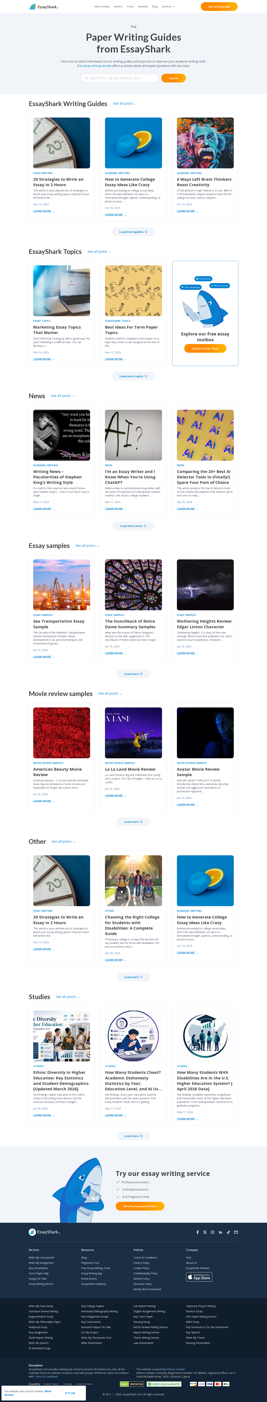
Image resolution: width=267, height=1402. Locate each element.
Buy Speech (193, 1332)
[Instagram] (212, 1232)
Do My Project (89, 1332)
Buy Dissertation (38, 1268)
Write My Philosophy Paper (44, 1322)
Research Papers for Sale (96, 1327)
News (108, 465)
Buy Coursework (91, 1322)
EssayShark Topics (117, 321)
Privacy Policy (141, 1263)
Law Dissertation (143, 1343)
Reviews (143, 6)
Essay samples (42, 615)
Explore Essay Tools (205, 348)
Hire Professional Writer (140, 1206)
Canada (67, 1384)
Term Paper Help (39, 1273)
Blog (155, 6)
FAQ (188, 1257)
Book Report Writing (41, 1337)
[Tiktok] (228, 1232)
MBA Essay (192, 1322)
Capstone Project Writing (200, 1306)
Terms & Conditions (145, 1257)
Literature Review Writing (43, 1311)
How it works (102, 6)
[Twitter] (205, 1232)
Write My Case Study (41, 1306)
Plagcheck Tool (90, 1263)
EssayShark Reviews (198, 1268)
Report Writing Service (146, 1332)
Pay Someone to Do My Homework (207, 1327)
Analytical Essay (38, 1327)
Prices (130, 6)
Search (173, 78)
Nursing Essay (142, 1322)
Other (109, 911)
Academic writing (117, 173)
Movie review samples (48, 763)
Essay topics (41, 321)
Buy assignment (38, 1332)
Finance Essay (194, 1311)
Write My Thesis (195, 1337)
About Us (191, 1263)
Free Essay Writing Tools (95, 1268)
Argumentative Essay (41, 1316)
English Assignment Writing (149, 1311)
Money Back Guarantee (147, 1289)
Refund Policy (141, 1278)
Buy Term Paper (143, 1316)
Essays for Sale (37, 1278)
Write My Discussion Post (96, 1337)
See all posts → (125, 103)
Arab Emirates (85, 1384)
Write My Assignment (41, 1263)
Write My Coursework (41, 1257)
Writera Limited (176, 1369)
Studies (38, 1066)
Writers (118, 6)
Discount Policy (143, 1284)
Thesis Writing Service (146, 1337)
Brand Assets (89, 1278)
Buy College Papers (92, 1306)
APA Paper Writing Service (201, 1316)
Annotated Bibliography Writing (99, 1311)
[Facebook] (197, 1232)
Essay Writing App (91, 1273)
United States (51, 1384)
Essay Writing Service (41, 1284)
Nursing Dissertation (198, 1343)
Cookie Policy (141, 1268)
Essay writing (42, 173)
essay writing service (97, 66)
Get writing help (219, 6)
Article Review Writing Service (151, 1327)
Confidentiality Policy (146, 1273)
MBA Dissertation (91, 1343)
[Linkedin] (220, 1232)
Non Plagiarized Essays (94, 1316)
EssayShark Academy (93, 1284)
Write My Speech (38, 1343)
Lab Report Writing (144, 1306)
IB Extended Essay (39, 1348)
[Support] (236, 1232)
